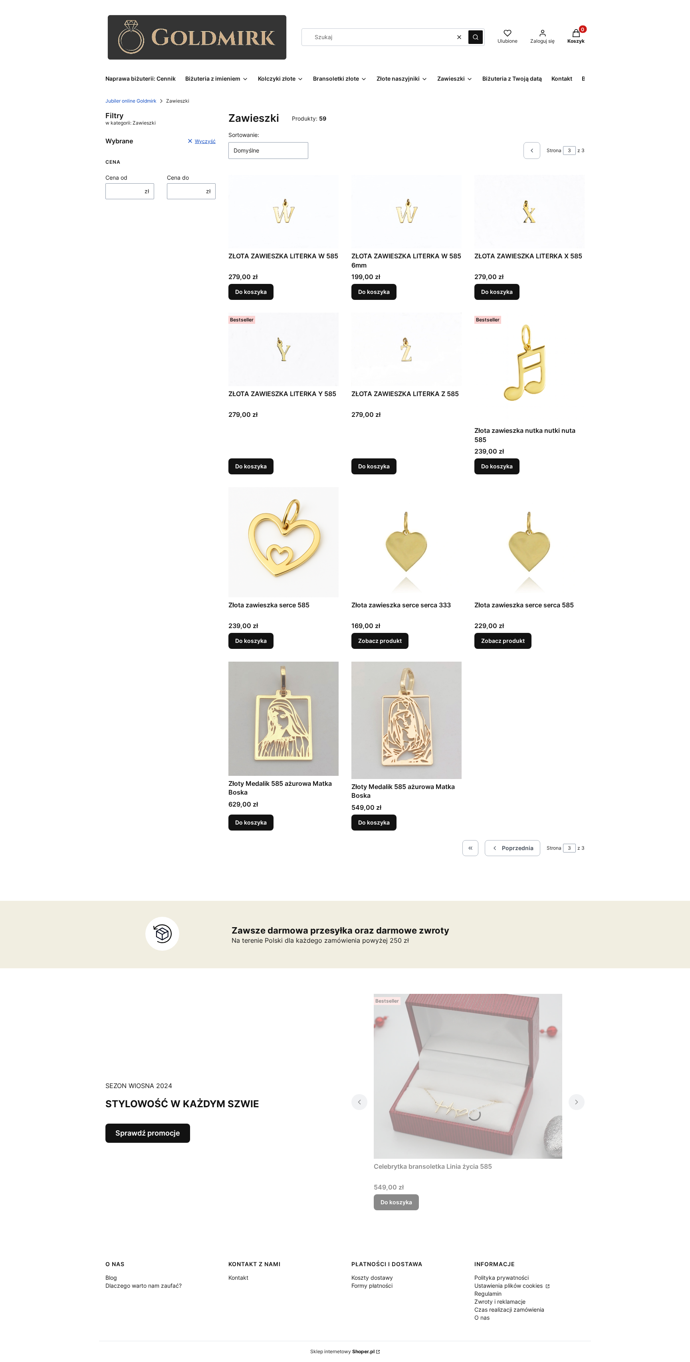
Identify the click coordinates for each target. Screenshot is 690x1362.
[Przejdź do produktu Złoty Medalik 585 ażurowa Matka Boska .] (406, 720)
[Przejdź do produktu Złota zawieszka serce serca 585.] (529, 542)
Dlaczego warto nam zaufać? (143, 1285)
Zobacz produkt (380, 640)
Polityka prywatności (501, 1277)
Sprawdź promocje (147, 1133)
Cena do (178, 177)
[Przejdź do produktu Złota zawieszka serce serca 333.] (406, 542)
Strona (554, 150)
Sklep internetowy (342, 1351)
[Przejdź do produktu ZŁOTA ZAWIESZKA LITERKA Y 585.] (283, 349)
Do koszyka (251, 291)
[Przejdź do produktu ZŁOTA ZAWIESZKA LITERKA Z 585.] (406, 349)
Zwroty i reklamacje (499, 1301)
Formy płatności (372, 1285)
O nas (482, 1317)
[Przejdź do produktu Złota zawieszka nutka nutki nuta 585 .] (529, 368)
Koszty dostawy (372, 1277)
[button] (475, 37)
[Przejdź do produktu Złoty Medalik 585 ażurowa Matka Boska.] (283, 719)
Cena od (116, 177)
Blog (111, 1277)
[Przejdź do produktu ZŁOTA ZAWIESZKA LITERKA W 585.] (283, 211)
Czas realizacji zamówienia (509, 1309)
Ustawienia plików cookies (509, 1285)
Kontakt (238, 1277)
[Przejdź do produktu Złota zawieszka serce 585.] (283, 542)
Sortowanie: (243, 134)
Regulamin (488, 1293)
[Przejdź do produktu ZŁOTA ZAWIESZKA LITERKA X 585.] (529, 211)
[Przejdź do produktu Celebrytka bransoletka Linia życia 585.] (468, 1076)
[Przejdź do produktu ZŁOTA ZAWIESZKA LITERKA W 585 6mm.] (406, 211)
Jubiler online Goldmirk (131, 101)
